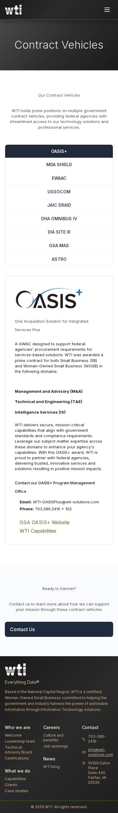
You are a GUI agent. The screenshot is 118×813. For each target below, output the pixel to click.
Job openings (55, 746)
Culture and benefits (53, 737)
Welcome (13, 735)
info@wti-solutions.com (100, 752)
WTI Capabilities (38, 531)
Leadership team (20, 741)
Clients (11, 784)
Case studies (16, 791)
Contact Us (22, 629)
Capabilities (15, 778)
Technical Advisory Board (18, 749)
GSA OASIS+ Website (45, 522)
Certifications (17, 758)
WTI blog (51, 766)
